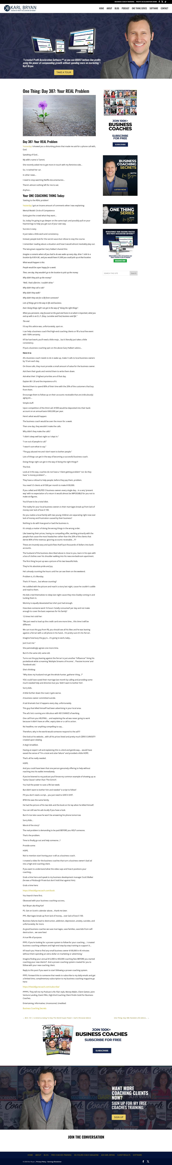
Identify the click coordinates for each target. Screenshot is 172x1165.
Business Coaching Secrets (34, 1008)
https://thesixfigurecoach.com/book (39, 890)
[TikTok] (165, 2)
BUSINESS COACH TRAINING (124, 2)
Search (133, 273)
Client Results (123, 1155)
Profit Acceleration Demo (146, 2)
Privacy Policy (41, 1162)
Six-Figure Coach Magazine (86, 1155)
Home (101, 8)
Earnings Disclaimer (54, 1162)
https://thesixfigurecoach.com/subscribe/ (41, 986)
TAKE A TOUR (64, 72)
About (109, 8)
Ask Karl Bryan (108, 1155)
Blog (117, 8)
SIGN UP (118, 1117)
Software (154, 8)
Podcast (125, 8)
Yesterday (27, 146)
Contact (164, 8)
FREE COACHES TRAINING (61, 1155)
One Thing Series (139, 8)
